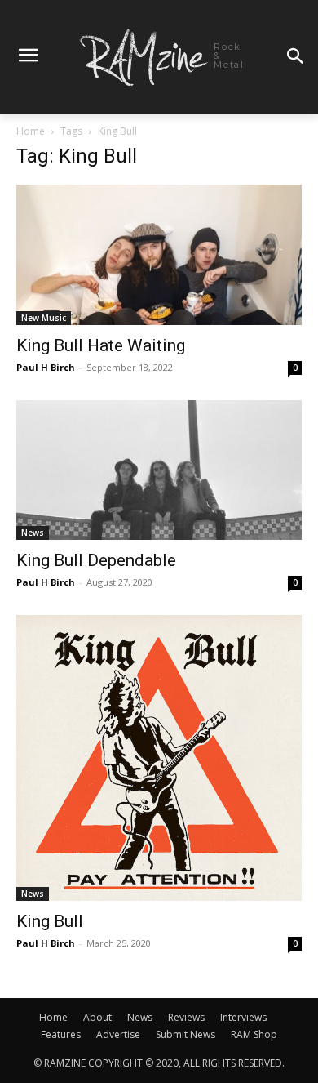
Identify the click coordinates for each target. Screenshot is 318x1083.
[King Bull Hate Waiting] (159, 254)
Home (30, 131)
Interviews (243, 1017)
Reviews (186, 1017)
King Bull (49, 921)
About (97, 1017)
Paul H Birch (45, 367)
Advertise (118, 1034)
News (32, 532)
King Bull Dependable (96, 560)
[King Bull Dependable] (159, 470)
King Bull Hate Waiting (100, 345)
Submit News (185, 1034)
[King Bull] (159, 758)
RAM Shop (254, 1034)
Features (61, 1034)
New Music (43, 317)
